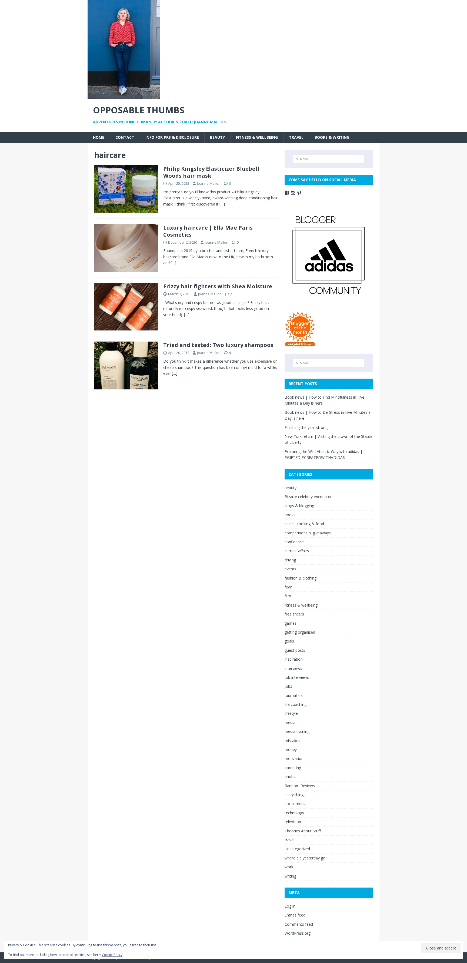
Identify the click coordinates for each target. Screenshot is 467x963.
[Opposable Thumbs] (124, 95)
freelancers (294, 614)
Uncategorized (297, 848)
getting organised (300, 632)
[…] (222, 204)
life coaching (295, 704)
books (290, 514)
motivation (294, 758)
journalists (294, 695)
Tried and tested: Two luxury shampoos (218, 345)
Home (98, 137)
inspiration (294, 659)
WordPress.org (298, 933)
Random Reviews (300, 785)
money (291, 749)
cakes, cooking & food (304, 523)
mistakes (292, 740)
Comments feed (299, 924)
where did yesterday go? (306, 858)
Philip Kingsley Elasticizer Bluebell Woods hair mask (211, 172)
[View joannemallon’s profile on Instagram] (293, 193)
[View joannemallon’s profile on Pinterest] (299, 193)
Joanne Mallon (209, 183)
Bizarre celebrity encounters (309, 496)
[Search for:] (328, 159)
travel (296, 137)
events (290, 568)
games (290, 623)
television (293, 821)
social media (295, 803)
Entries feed (295, 915)
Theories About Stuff (303, 830)
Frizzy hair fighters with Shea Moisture (217, 286)
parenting (293, 767)
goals (289, 641)
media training (297, 731)
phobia (290, 776)
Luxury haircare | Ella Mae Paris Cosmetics (208, 231)
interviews (293, 668)
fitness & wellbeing (257, 137)
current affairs (297, 550)
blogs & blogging (299, 505)
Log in (290, 906)
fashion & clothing (300, 578)
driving (290, 559)
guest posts (295, 650)
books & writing (332, 137)
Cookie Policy (112, 954)
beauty (217, 137)
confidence (294, 541)
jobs (288, 686)
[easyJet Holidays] (300, 343)
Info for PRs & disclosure (172, 137)
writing (290, 876)
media (290, 722)
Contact (124, 137)
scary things (295, 794)
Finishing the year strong (306, 427)
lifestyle (291, 713)
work (289, 866)
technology (294, 812)
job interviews (297, 677)
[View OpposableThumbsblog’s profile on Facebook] (287, 193)
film (288, 595)
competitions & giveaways (308, 532)
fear (288, 587)
